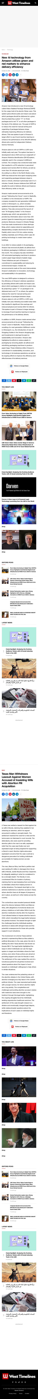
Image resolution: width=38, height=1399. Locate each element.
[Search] (35, 3)
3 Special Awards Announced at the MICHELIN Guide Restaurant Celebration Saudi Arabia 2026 (21, 603)
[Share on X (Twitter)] (6, 74)
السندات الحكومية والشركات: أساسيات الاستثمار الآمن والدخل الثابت (20, 711)
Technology (5, 54)
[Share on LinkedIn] (13, 74)
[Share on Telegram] (17, 74)
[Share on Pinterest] (10, 74)
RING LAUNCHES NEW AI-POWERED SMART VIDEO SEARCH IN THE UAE (22, 613)
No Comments (16, 71)
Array (3, 527)
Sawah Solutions (19, 1390)
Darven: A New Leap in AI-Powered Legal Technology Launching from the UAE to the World (18, 500)
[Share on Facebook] (3, 74)
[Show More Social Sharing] (20, 74)
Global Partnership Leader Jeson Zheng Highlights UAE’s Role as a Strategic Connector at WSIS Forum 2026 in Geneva (22, 593)
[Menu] (3, 3)
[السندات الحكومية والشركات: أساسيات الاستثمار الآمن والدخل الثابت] (19, 698)
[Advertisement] (19, 26)
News (3, 770)
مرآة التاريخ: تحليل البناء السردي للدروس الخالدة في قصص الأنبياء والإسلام (20, 682)
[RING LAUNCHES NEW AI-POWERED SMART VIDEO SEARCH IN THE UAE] (5, 615)
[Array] (19, 514)
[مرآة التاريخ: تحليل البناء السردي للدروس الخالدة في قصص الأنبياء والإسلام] (19, 668)
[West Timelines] (19, 3)
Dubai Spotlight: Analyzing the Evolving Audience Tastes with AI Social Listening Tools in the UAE (18, 473)
